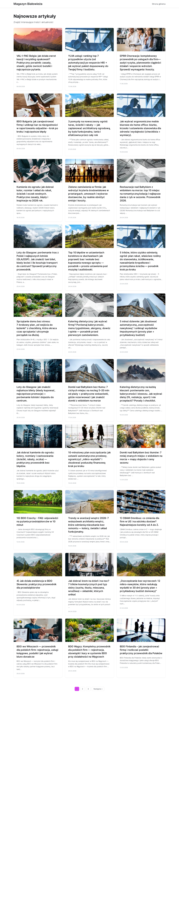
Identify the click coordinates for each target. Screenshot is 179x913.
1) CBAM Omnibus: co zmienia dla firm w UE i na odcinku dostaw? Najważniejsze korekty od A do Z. (139, 521)
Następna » (98, 689)
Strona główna (158, 4)
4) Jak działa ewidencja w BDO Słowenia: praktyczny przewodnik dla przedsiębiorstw (36, 584)
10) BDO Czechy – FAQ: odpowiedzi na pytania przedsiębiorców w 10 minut (37, 521)
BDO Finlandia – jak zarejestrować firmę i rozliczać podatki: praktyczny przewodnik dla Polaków (141, 650)
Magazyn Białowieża (28, 4)
